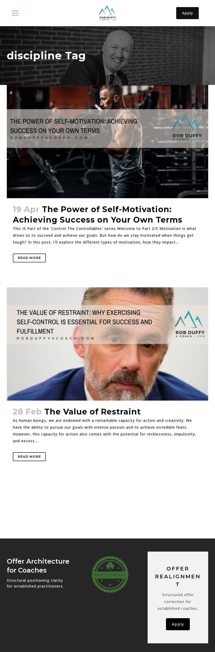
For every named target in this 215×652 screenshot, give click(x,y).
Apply (187, 13)
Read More (29, 258)
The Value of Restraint (92, 412)
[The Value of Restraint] (107, 344)
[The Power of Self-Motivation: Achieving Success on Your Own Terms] (107, 141)
